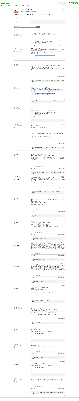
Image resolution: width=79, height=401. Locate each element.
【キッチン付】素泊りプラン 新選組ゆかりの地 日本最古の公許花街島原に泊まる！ (44, 41)
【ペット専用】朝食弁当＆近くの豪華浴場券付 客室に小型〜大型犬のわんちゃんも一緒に (45, 55)
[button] (22, 35)
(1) (32, 14)
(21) (42, 14)
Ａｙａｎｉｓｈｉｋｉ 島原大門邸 (23, 10)
